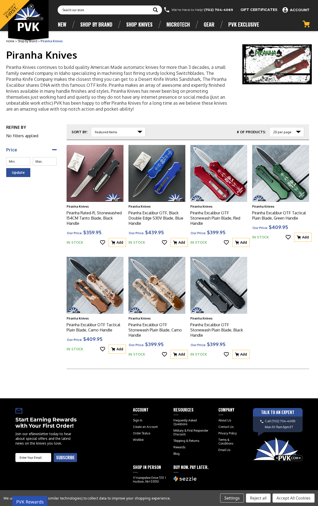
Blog (176, 454)
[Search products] (155, 10)
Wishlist (138, 440)
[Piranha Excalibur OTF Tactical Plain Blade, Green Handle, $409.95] (280, 173)
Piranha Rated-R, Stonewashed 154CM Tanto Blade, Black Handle (94, 218)
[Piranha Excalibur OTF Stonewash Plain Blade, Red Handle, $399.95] (218, 173)
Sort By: (79, 132)
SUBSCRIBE (65, 457)
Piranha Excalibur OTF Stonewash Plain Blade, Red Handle (215, 218)
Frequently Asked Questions (185, 422)
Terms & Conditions (225, 441)
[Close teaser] (31, 6)
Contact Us (226, 427)
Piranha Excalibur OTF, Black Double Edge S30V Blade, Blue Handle (155, 218)
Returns (194, 441)
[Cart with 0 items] (306, 24)
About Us (224, 420)
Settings (232, 498)
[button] (15, 15)
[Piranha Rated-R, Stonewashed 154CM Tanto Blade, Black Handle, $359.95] (95, 173)
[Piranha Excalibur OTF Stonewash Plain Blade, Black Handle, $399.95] (218, 285)
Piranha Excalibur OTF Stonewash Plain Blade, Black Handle (216, 330)
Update (18, 172)
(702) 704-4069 (218, 10)
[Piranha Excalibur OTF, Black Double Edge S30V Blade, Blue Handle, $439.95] (156, 173)
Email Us (224, 450)
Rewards (179, 447)
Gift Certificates (259, 9)
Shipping (179, 441)
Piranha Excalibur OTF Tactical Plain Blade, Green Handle (279, 215)
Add (120, 242)
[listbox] (118, 132)
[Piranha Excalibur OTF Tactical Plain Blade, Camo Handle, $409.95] (95, 285)
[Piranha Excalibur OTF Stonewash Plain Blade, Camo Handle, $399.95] (156, 285)
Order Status (141, 433)
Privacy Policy (227, 433)
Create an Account (145, 427)
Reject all (258, 498)
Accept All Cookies (294, 498)
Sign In (137, 420)
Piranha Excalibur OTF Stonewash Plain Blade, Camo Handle (155, 330)
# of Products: (251, 132)
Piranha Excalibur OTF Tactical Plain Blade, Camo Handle (93, 327)
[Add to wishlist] (102, 242)
